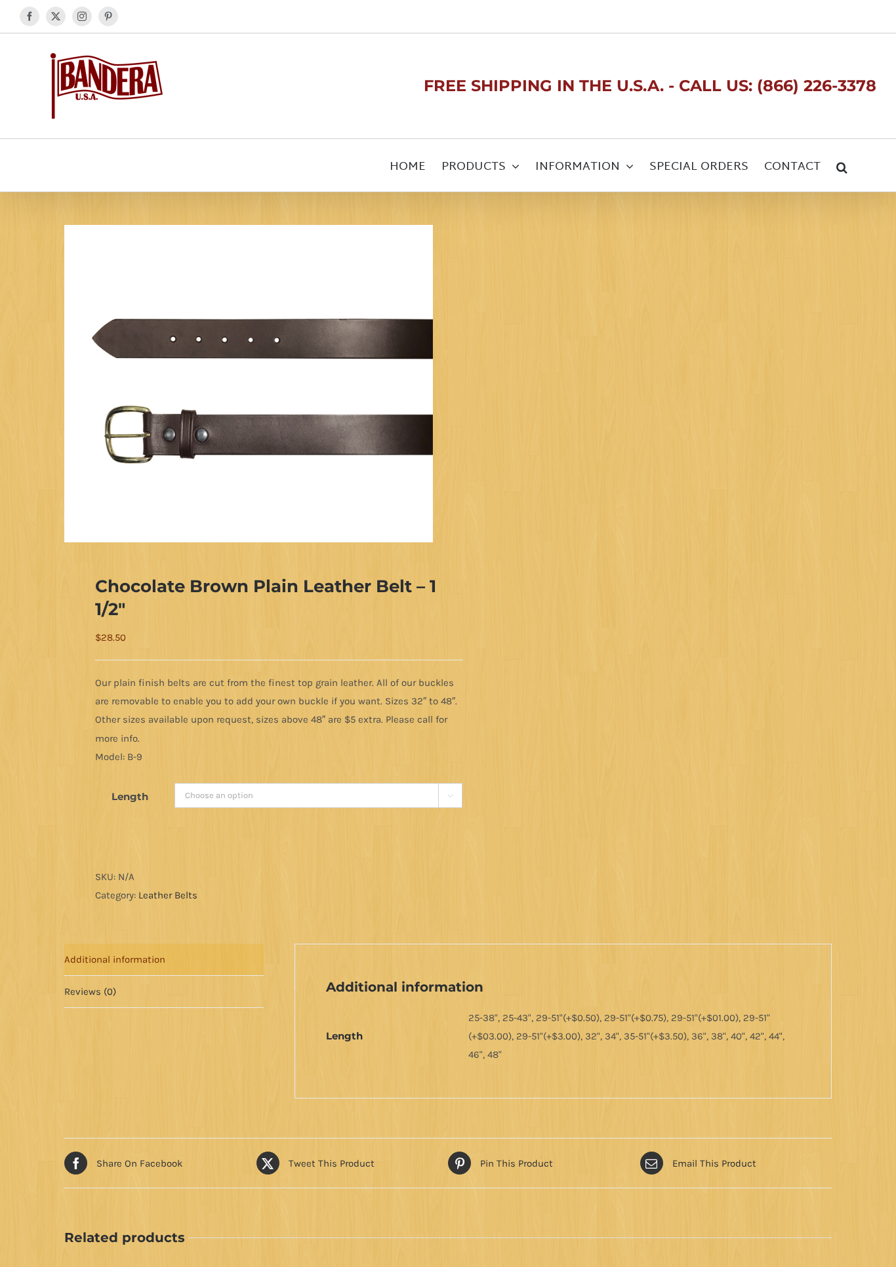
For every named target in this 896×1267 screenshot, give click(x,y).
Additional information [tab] (114, 959)
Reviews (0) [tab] (90, 991)
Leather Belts (167, 895)
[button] (841, 165)
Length (130, 796)
